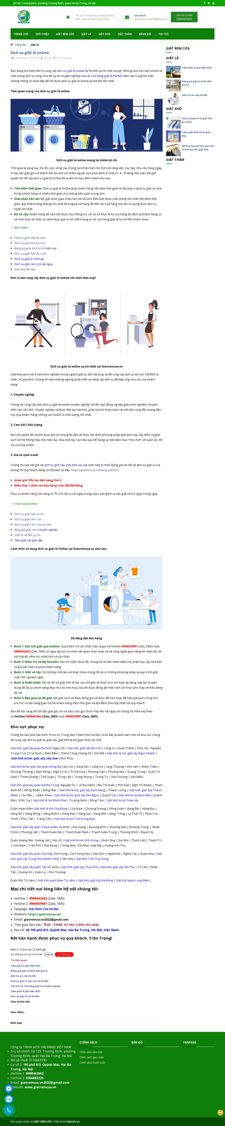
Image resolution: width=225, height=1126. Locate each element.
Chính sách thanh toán (92, 1062)
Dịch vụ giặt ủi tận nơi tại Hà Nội (30, 981)
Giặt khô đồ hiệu (25, 269)
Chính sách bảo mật (91, 1052)
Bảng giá (145, 34)
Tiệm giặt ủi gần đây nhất (26, 965)
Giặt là (86, 34)
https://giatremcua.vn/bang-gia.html (94, 470)
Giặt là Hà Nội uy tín (27, 535)
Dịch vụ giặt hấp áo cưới (30, 253)
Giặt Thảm (125, 34)
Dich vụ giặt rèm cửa (27, 519)
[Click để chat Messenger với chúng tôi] (8, 1088)
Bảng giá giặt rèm (25, 530)
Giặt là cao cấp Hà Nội (23, 975)
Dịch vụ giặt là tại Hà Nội (25, 996)
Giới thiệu (42, 34)
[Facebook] (204, 3)
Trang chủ (21, 34)
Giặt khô (104, 34)
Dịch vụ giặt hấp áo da (28, 514)
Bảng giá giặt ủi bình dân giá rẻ (29, 970)
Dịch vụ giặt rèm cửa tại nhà (32, 524)
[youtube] (213, 3)
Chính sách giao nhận (92, 1057)
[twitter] (209, 3)
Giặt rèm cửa (65, 34)
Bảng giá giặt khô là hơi (29, 248)
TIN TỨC (163, 34)
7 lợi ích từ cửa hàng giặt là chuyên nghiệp (36, 986)
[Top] (220, 1112)
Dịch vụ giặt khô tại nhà (29, 243)
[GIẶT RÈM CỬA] (24, 17)
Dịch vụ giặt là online (30, 52)
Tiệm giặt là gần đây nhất (25, 991)
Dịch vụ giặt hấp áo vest (30, 238)
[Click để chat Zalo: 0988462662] (8, 1099)
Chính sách (88, 1042)
